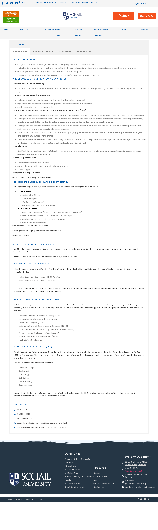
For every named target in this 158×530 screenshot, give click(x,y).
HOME (5, 30)
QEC (58, 36)
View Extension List (133, 471)
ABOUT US (24, 30)
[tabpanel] (79, 244)
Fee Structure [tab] (84, 51)
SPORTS (78, 36)
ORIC (124, 30)
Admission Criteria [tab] (43, 51)
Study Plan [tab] (65, 51)
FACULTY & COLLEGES (51, 30)
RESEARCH (145, 30)
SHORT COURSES (101, 30)
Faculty (78, 30)
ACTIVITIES (98, 36)
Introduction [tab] (20, 51)
